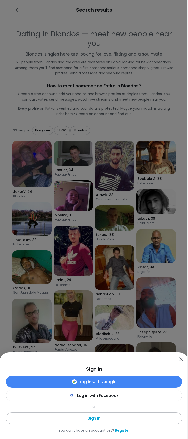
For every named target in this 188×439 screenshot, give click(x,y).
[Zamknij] (181, 359)
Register (122, 430)
